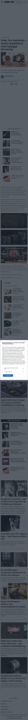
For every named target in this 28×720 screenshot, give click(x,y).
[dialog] (14, 360)
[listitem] (14, 368)
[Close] (25, 342)
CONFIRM (8, 375)
